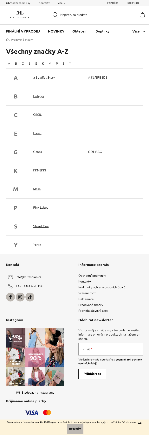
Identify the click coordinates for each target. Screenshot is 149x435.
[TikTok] (29, 297)
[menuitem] (23, 31)
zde (139, 422)
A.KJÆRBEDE (97, 77)
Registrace (133, 3)
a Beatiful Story (44, 77)
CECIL (37, 115)
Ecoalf (37, 133)
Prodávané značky (90, 305)
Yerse (37, 245)
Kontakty (44, 3)
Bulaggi (38, 96)
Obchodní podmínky (18, 3)
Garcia (37, 152)
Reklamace (86, 299)
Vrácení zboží (87, 293)
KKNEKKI (39, 170)
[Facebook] (10, 297)
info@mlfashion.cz (28, 277)
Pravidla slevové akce (93, 311)
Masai (37, 189)
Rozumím (75, 429)
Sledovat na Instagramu (38, 392)
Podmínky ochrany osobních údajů (101, 287)
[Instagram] (20, 297)
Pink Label (40, 208)
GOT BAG (95, 152)
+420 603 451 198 (29, 286)
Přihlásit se (92, 374)
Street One (41, 226)
